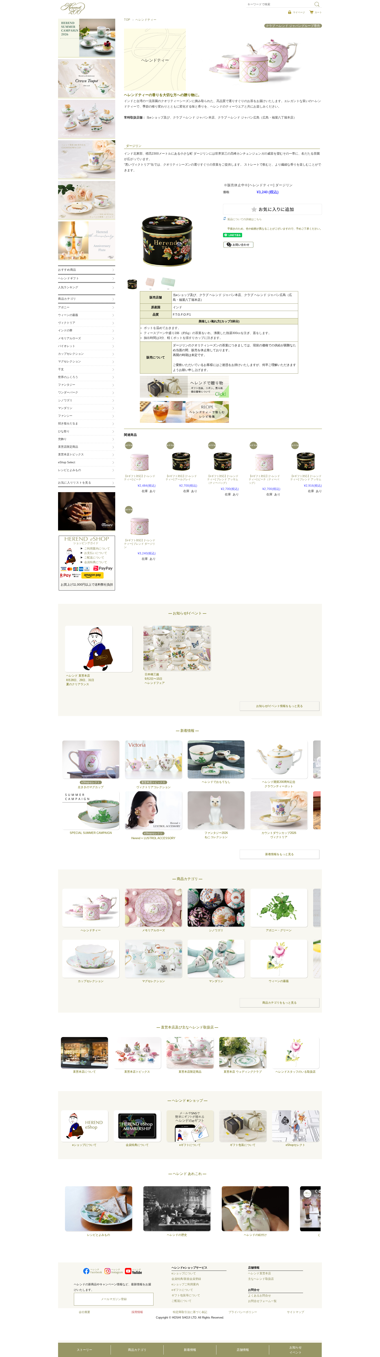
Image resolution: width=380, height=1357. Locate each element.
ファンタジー (66, 384)
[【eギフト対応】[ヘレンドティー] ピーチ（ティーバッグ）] (264, 456)
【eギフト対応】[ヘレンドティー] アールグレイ (181, 478)
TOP (127, 19)
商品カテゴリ (137, 1350)
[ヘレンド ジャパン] (73, 13)
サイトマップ (295, 1312)
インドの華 (65, 330)
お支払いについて (95, 553)
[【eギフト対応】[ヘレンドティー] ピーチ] (140, 456)
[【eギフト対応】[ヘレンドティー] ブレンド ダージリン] (140, 521)
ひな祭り (63, 431)
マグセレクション (69, 361)
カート (318, 12)
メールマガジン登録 (114, 1299)
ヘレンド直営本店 (259, 1273)
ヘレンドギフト (68, 278)
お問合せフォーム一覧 (262, 1301)
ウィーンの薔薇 (68, 315)
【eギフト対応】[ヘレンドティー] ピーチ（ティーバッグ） (264, 479)
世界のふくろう (68, 377)
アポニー (63, 307)
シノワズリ (65, 400)
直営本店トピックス (71, 454)
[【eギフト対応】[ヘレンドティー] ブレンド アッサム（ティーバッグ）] (223, 456)
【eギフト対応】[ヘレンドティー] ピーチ (139, 478)
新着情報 (190, 1350)
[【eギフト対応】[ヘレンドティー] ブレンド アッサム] (306, 456)
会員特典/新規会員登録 (186, 1278)
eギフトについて (182, 1289)
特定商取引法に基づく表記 (190, 1312)
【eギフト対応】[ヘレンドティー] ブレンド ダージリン (139, 544)
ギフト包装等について (186, 1295)
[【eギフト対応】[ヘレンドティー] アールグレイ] (181, 456)
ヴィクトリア (66, 322)
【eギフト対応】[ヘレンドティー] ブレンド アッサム (306, 478)
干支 (61, 369)
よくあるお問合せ (259, 1295)
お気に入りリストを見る (74, 482)
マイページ (299, 12)
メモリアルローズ (69, 338)
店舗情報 (243, 1350)
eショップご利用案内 (185, 1284)
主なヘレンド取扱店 (261, 1278)
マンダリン (65, 408)
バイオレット (66, 346)
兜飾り (62, 439)
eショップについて (184, 1273)
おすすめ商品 (67, 269)
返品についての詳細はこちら (244, 219)
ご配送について (94, 557)
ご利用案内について (97, 548)
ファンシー (65, 415)
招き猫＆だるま (68, 423)
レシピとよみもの (69, 470)
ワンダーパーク (68, 392)
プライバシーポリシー (242, 1312)
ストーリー (84, 1350)
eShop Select (66, 462)
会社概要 (84, 1312)
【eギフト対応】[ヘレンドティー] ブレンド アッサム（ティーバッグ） (222, 479)
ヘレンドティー (145, 19)
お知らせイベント (295, 1350)
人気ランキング (68, 287)
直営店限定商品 (68, 446)
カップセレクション (71, 353)
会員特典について (95, 562)
